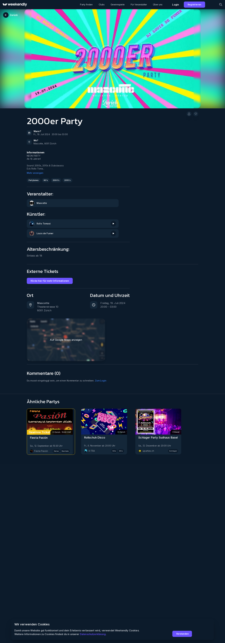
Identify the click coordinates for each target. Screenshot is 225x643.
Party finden (86, 4)
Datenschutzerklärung (93, 634)
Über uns (157, 4)
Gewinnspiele (118, 4)
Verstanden (182, 633)
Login (175, 4)
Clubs (102, 4)
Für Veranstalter (139, 4)
